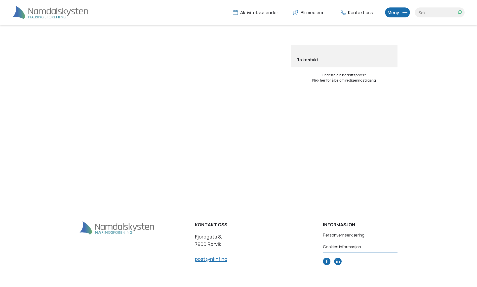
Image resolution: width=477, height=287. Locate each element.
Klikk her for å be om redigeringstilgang (344, 80)
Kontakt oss (360, 12)
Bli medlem (311, 12)
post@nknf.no (211, 259)
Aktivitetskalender (258, 12)
